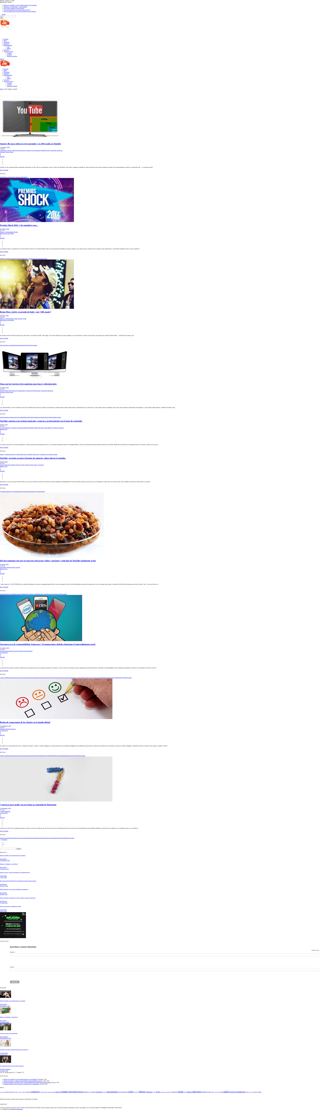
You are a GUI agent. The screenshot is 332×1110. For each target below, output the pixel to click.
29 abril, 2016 (4, 424)
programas (41, 417)
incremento (57, 677)
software (46, 417)
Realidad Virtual (45, 150)
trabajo (247, 1092)
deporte (80, 1092)
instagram (28, 838)
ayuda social (3, 677)
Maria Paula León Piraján (7, 233)
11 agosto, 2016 (4, 387)
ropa (221, 1092)
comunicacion (16, 755)
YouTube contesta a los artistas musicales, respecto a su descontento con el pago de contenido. (41, 421)
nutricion (205, 1092)
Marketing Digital (33, 428)
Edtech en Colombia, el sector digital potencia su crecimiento (20, 5)
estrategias (31, 755)
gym (158, 1092)
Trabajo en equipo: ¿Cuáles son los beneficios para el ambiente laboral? (15, 872)
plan (54, 755)
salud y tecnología (39, 465)
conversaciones (24, 755)
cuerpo (57, 1092)
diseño (25, 417)
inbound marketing (23, 428)
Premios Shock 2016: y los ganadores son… (19, 225)
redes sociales (7, 177)
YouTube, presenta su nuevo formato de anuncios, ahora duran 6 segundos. (33, 458)
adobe (1, 417)
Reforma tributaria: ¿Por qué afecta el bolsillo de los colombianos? (14, 889)
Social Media (47, 428)
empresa (104, 1092)
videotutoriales (52, 417)
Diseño (2, 390)
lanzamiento (17, 345)
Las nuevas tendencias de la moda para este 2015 (16, 10)
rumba (41, 258)
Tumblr (64, 838)
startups (121, 677)
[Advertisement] (31, 33)
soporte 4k (14, 177)
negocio (46, 755)
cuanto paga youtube (25, 454)
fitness (142, 1091)
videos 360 (20, 177)
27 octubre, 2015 (4, 648)
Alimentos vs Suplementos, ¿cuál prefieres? (15, 7)
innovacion (22, 150)
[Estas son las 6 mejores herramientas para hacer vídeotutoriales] (34, 380)
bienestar (9, 677)
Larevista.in (52, 594)
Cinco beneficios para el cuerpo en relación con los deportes (19, 11)
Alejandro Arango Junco (6, 152)
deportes (86, 1092)
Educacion (14, 390)
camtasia (11, 417)
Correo (12, 967)
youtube (25, 177)
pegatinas (31, 491)
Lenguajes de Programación (33, 150)
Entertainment (21, 390)
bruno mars (9, 345)
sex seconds (37, 491)
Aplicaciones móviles (6, 150)
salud (226, 1091)
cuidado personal (68, 1091)
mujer (185, 1092)
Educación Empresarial (6, 651)
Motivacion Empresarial (25, 651)
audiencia (2, 838)
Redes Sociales (18, 318)
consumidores (25, 677)
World (16, 232)
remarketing (62, 755)
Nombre (12, 952)
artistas (9, 258)
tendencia (55, 838)
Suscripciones (49, 838)
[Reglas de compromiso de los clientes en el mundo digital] (56, 718)
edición (29, 417)
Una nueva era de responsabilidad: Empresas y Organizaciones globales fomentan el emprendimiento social (47, 644)
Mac (23, 465)
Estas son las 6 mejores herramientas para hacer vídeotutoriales (28, 384)
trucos (250, 1092)
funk (13, 345)
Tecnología (53, 150)
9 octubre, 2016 (4, 315)
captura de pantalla (18, 417)
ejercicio (99, 1092)
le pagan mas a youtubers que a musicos (42, 454)
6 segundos (3, 491)
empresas (42, 677)
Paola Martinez (4, 1037)
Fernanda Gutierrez (5, 1069)
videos (60, 594)
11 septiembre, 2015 (5, 808)
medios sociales (76, 677)
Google (24, 838)
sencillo (27, 345)
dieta (90, 1092)
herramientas (34, 417)
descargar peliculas (43, 594)
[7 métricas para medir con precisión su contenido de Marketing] (56, 801)
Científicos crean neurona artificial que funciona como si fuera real (14, 1049)
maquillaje (168, 1092)
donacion (37, 677)
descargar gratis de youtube (30, 594)
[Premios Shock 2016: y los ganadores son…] (37, 221)
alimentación (7, 1092)
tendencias (59, 150)
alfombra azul (3, 258)
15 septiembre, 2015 (5, 726)
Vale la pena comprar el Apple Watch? (13, 8)
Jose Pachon (3, 859)
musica (18, 258)
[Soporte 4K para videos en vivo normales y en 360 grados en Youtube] (30, 140)
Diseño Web (15, 150)
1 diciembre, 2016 (5, 147)
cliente (10, 755)
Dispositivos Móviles (10, 465)
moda (180, 1091)
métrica (44, 838)
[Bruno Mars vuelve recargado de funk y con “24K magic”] (37, 308)
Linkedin (41, 755)
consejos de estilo (43, 1092)
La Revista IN (4, 652)
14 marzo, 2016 (4, 564)
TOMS (125, 677)
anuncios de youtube (11, 491)
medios (2, 177)
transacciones (69, 755)
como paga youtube (14, 454)
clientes (14, 677)
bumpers (19, 491)
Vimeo (79, 755)
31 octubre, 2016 (4, 229)
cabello (16, 1092)
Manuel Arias (3, 429)
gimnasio (149, 1092)
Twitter (31, 345)
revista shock (35, 258)
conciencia (18, 677)
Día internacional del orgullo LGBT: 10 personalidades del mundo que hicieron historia (18, 880)
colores (23, 1092)
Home (1, 89)
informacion (63, 677)
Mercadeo (41, 428)
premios (22, 258)
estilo (130, 1091)
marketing (39, 838)
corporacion (32, 677)
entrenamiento (112, 1092)
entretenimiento (123, 1092)
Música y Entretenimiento (7, 232)
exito (46, 677)
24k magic (3, 345)
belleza (12, 1092)
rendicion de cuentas (90, 677)
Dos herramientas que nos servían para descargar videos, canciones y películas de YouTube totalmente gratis (48, 561)
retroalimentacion (109, 677)
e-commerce (14, 428)
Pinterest (50, 755)
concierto (28, 1092)
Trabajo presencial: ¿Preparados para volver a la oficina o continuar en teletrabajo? (18, 897)
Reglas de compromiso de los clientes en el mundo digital (25, 722)
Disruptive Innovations (16, 1109)
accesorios (2, 1092)
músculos (196, 1091)
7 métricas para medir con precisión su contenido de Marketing (28, 805)
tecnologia (233, 1092)
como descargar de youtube (7, 594)
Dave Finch (3, 867)
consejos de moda (51, 1092)
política (83, 677)
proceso (57, 755)
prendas (212, 1092)
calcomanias (25, 491)
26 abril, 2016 (4, 462)
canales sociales (4, 755)
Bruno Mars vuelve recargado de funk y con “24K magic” (25, 312)
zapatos (259, 1092)
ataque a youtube (4, 454)
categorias (14, 258)
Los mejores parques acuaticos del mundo (8, 1033)
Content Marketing (5, 428)
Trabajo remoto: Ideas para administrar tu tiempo (10, 906)
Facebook (51, 677)
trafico (60, 838)
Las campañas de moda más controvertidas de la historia (12, 1065)
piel (209, 1092)
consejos (35, 1091)
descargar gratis (19, 594)
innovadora (69, 677)
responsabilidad (100, 677)
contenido (8, 838)
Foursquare (19, 838)
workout (254, 1092)
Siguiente (4, 839)
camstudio (6, 417)
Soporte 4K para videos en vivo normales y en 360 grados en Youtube (30, 144)
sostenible (116, 677)
